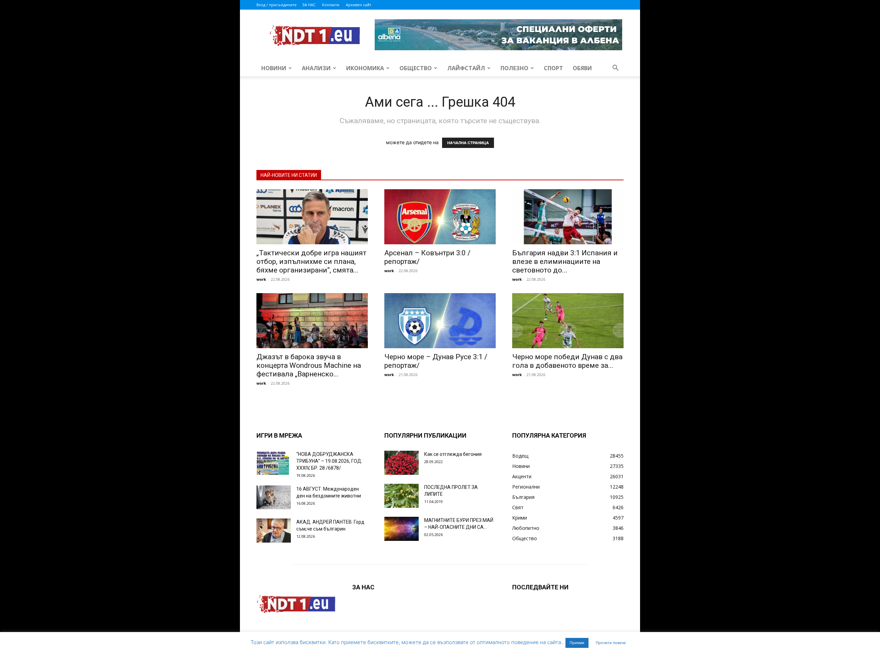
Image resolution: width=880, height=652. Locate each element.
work (261, 279)
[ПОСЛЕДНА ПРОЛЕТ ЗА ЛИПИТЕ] (401, 496)
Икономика (365, 68)
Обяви (582, 68)
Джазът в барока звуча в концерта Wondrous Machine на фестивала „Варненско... (308, 365)
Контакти (330, 4)
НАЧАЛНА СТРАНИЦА (468, 142)
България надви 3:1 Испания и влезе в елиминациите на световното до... (565, 261)
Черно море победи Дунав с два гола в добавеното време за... (567, 361)
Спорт (553, 68)
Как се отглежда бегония (453, 454)
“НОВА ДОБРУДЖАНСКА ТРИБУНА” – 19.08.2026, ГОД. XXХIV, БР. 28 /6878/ (329, 461)
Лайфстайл (466, 68)
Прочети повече (611, 642)
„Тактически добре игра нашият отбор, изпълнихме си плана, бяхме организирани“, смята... (311, 261)
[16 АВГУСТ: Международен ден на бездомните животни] (273, 497)
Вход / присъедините (276, 4)
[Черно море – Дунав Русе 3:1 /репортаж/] (440, 320)
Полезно (514, 68)
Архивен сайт (358, 4)
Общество (415, 68)
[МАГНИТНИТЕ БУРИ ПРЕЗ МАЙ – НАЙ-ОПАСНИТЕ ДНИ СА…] (401, 529)
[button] (615, 68)
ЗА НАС (309, 4)
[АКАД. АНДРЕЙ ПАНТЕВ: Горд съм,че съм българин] (273, 531)
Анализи (316, 68)
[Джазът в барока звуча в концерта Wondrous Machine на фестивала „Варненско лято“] (312, 320)
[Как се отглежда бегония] (401, 463)
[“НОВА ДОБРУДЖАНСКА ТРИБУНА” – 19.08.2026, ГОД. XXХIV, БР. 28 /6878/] (273, 463)
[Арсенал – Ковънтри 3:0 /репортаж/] (440, 216)
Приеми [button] (577, 642)
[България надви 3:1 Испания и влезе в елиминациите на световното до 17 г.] (568, 216)
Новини (273, 68)
